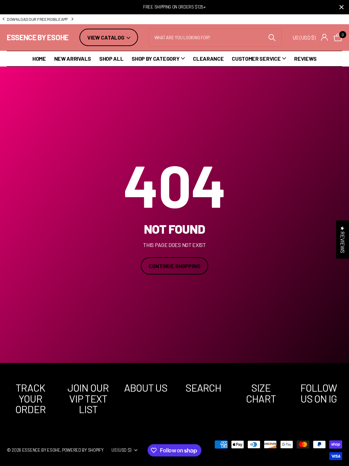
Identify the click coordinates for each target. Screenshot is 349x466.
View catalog (106, 37)
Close (341, 7)
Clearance (208, 58)
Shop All (111, 58)
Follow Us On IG (318, 393)
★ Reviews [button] (342, 239)
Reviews (305, 58)
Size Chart (261, 393)
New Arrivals (72, 58)
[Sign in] (324, 37)
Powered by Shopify (82, 450)
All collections (158, 59)
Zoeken (272, 37)
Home (39, 58)
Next (130, 19)
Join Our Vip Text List (88, 398)
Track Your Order (30, 398)
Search (203, 387)
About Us (146, 387)
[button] (3, 19)
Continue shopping (174, 266)
